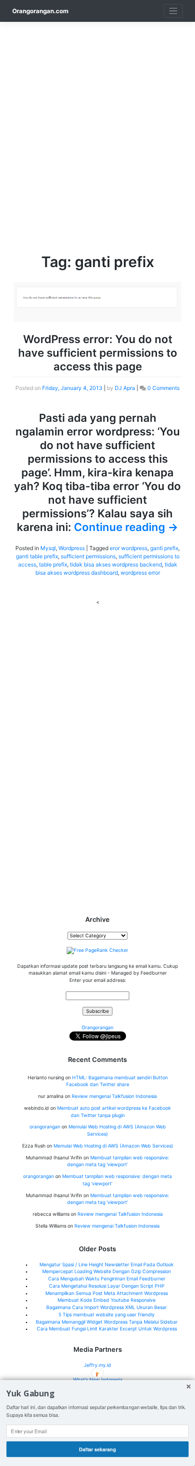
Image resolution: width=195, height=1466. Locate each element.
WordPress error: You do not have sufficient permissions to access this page (97, 353)
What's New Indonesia (97, 1380)
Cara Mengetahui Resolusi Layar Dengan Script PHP (107, 1286)
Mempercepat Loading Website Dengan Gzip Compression (106, 1271)
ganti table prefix (37, 556)
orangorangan (44, 1127)
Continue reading (126, 527)
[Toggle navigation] (173, 11)
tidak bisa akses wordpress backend (116, 564)
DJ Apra (125, 387)
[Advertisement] (97, 119)
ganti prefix (164, 548)
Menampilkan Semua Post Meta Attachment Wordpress (106, 1293)
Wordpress (71, 548)
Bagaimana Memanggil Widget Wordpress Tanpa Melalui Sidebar (107, 1322)
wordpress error (140, 572)
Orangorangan (97, 1028)
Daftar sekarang (97, 1449)
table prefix (53, 564)
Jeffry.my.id (97, 1365)
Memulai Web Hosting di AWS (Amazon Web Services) (113, 1146)
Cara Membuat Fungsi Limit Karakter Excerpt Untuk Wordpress (107, 1329)
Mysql (48, 548)
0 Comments (163, 387)
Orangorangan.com (40, 11)
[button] (97, 1394)
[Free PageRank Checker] (97, 950)
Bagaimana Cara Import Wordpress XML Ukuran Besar (106, 1307)
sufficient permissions (88, 556)
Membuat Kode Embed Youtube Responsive (107, 1300)
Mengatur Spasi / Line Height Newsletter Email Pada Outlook (106, 1265)
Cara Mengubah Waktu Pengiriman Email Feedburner (107, 1279)
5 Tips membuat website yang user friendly (106, 1315)
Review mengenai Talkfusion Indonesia (114, 1096)
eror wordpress (128, 548)
